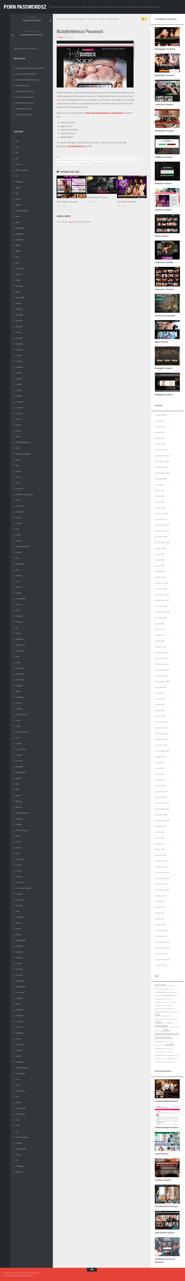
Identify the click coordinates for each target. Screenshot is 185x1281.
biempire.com (170, 989)
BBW (18, 245)
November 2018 (163, 948)
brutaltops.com (159, 996)
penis (121, 96)
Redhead (19, 946)
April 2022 (160, 710)
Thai (17, 1085)
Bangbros (19, 234)
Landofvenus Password (164, 262)
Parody (18, 848)
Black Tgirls (20, 297)
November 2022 (163, 670)
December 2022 (163, 664)
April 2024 (160, 571)
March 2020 (161, 855)
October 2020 (162, 815)
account (65, 157)
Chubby (19, 379)
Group (18, 604)
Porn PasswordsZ (25, 7)
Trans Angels (21, 1108)
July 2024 (160, 554)
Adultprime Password (163, 183)
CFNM (18, 373)
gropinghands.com (166, 1016)
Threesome (20, 1091)
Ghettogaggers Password (165, 49)
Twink (18, 1126)
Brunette (19, 338)
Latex (18, 720)
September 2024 (163, 542)
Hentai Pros (20, 639)
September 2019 (163, 890)
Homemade (20, 651)
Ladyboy (69, 19)
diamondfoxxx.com (168, 1005)
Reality (18, 934)
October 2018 (162, 954)
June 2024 (161, 560)
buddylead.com (169, 995)
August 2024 (161, 548)
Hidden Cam (20, 645)
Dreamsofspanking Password (166, 1101)
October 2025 (162, 467)
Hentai (18, 633)
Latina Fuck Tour (22, 732)
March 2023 (161, 647)
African (19, 164)
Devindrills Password (24, 109)
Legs (18, 738)
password (61, 163)
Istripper (19, 685)
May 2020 (160, 844)
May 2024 (160, 566)
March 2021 (161, 786)
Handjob (19, 616)
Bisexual (19, 286)
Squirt (18, 1039)
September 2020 (163, 820)
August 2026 (161, 415)
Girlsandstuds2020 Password (166, 1206)
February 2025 (162, 513)
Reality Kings (21, 940)
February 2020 (162, 861)
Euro (18, 483)
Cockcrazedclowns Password (27, 80)
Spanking (19, 1033)
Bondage (19, 315)
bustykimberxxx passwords (84, 160)
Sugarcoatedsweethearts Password (29, 68)
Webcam (19, 1172)
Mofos (18, 795)
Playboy (19, 877)
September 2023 (163, 612)
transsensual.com (170, 1062)
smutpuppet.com (160, 1055)
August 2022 (161, 687)
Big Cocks (20, 269)
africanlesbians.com (160, 989)
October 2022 (162, 676)
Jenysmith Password (163, 210)
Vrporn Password (162, 236)
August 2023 (161, 618)
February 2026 (162, 450)
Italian (18, 691)
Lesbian (19, 743)
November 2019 (163, 878)
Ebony (18, 460)
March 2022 (161, 716)
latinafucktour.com (172, 1019)
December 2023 (163, 595)
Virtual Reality (21, 1149)
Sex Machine (21, 987)
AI (17, 176)
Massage (19, 767)
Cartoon (19, 355)
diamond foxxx (173, 1002)
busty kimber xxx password (91, 157)
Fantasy (19, 523)
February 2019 (162, 930)
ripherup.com (168, 1049)
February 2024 (162, 583)
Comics (19, 390)
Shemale (92, 19)
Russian (19, 958)
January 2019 (162, 936)
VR (17, 1160)
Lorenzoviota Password (25, 97)
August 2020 (161, 826)
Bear (18, 257)
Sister (18, 1004)
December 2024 (163, 525)
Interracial (20, 680)
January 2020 (162, 867)
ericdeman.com (171, 1009)
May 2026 (160, 432)
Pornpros (19, 900)
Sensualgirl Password (163, 368)
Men (17, 784)
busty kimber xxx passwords (111, 157)
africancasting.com (172, 986)
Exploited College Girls (24, 494)
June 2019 (161, 907)
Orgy (18, 836)
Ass (17, 216)
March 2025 (161, 508)
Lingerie (19, 755)
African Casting (22, 170)
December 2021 (163, 734)
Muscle (19, 807)
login (61, 37)
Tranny (101, 19)
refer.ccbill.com (159, 1049)
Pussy (18, 929)
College (19, 384)
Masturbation (21, 772)
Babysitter (20, 228)
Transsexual (112, 19)
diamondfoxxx (158, 1005)
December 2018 (163, 942)
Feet (18, 529)
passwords (69, 163)
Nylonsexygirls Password (67, 201)
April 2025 (160, 502)
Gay (17, 570)
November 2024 (163, 531)
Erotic (18, 471)
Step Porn (20, 1044)
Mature (18, 778)
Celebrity (19, 367)
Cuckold (19, 407)
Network (19, 819)
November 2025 (163, 461)
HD (86, 107)
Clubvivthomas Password (165, 1233)
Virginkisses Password (164, 157)
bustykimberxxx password (66, 160)
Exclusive (19, 489)
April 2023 (160, 641)
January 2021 (162, 797)
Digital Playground (22, 442)
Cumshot (19, 413)
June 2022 (161, 699)
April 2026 (160, 438)
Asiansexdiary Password (164, 131)
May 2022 (160, 705)
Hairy (18, 610)
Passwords (80, 19)
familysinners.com (174, 1012)
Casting (19, 361)
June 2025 (161, 490)
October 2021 (162, 745)
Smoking (19, 1016)
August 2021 (161, 757)
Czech (18, 419)
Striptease (20, 1062)
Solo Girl (19, 1027)
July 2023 (160, 623)
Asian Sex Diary (22, 211)
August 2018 (161, 965)
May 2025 (160, 496)
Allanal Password (161, 342)
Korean (19, 703)
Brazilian (19, 321)
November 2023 (163, 600)
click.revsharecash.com (161, 1002)
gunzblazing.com (161, 1019)
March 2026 (161, 444)
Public (18, 923)
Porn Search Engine (23, 888)
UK (17, 1131)
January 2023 (162, 658)
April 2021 (160, 780)
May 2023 (160, 635)
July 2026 (160, 421)
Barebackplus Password (164, 75)
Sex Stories (20, 992)
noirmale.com (159, 1031)
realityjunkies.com (160, 1045)
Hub (17, 656)
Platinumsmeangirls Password (166, 1127)
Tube (18, 1120)
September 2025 (163, 473)
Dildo (18, 448)
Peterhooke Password (24, 103)
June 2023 (161, 629)
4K (17, 147)
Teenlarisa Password (163, 1180)
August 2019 (161, 896)
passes (136, 160)
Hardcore (19, 622)
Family (18, 518)
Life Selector (21, 749)
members (123, 160)
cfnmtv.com (168, 999)
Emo (17, 465)
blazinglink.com (161, 992)
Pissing (19, 871)
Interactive (20, 674)
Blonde (18, 303)
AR (17, 193)
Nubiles (19, 824)
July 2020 (160, 832)
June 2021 (161, 768)
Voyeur (18, 1154)
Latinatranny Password (126, 201)
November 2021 (163, 739)
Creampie (20, 402)
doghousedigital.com (160, 1009)
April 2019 (160, 919)
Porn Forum (20, 882)
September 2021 (163, 751)
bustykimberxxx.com (102, 160)
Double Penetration (23, 454)
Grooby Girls (20, 599)
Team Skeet (20, 1073)
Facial (18, 500)
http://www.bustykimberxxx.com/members (104, 113)
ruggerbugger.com (160, 1052)
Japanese (20, 697)
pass (130, 160)
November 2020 (163, 809)
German (19, 575)
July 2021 (160, 762)
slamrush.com (169, 1052)
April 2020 (160, 849)
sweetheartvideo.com (172, 1058)
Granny (18, 593)
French (18, 552)
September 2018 (163, 959)
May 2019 (160, 913)
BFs (17, 263)
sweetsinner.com (159, 1062)
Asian (18, 205)
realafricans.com (168, 1041)
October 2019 (162, 884)
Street (18, 1056)
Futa (17, 558)
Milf (17, 790)
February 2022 (162, 722)
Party (18, 853)
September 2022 (163, 681)
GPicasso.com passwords (165, 315)
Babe (18, 222)
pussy (59, 100)
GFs (17, 581)
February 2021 (162, 791)
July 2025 (160, 485)
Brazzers (19, 326)
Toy (17, 1097)
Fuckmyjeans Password (164, 289)
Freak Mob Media (22, 546)
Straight (19, 1050)
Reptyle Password (23, 85)
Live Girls (19, 761)
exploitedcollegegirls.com (162, 1012)
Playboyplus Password (164, 394)
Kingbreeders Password (25, 91)
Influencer (20, 668)
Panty (18, 842)
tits (95, 96)
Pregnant (19, 917)
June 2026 (161, 427)
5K (17, 153)
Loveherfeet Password (164, 104)
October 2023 (162, 606)
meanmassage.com (167, 1023)
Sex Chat (19, 975)
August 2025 (161, 479)
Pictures (19, 865)
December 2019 (163, 872)
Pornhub (19, 894)
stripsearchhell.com (160, 1058)
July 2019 (160, 901)
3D (17, 141)
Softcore (19, 1021)
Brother (19, 332)
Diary (18, 436)
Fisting (18, 541)
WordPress (17, 1276)
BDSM (18, 251)
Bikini (18, 280)
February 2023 (162, 652)
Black (18, 292)
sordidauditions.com (172, 1055)
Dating (18, 431)
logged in (71, 222)
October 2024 (162, 537)
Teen (18, 1079)
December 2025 (163, 456)
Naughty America (22, 813)
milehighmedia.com (174, 1027)
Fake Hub (19, 506)
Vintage (19, 1143)
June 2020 (161, 838)
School (19, 963)
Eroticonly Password (23, 114)
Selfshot (19, 969)
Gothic (18, 587)
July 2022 (160, 693)
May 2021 (160, 774)
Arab (18, 199)
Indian (18, 662)
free (111, 160)
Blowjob (19, 309)
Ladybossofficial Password (26, 74)
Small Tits (19, 1010)
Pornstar (19, 905)
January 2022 (162, 728)
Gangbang (20, 564)
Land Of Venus (21, 714)
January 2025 (162, 519)
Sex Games (20, 981)
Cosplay (19, 396)
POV (17, 911)
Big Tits (60, 19)
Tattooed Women (22, 1068)
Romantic (19, 952)
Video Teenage (21, 1137)
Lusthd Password (162, 1154)
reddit (77, 163)
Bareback (19, 240)
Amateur (19, 182)
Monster (19, 801)
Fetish (18, 535)
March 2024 (161, 577)
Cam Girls (19, 350)
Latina (18, 726)
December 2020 (163, 803)
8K (17, 158)
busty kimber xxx (75, 157)
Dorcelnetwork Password (97, 197)
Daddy (18, 425)
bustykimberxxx (75, 146)
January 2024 (162, 589)
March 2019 (161, 925)
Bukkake (19, 344)
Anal (17, 187)
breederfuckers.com (172, 992)
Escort (18, 477)
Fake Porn (20, 512)
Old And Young (21, 830)
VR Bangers (20, 1166)
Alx (31, 1276)
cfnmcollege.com (159, 999)
